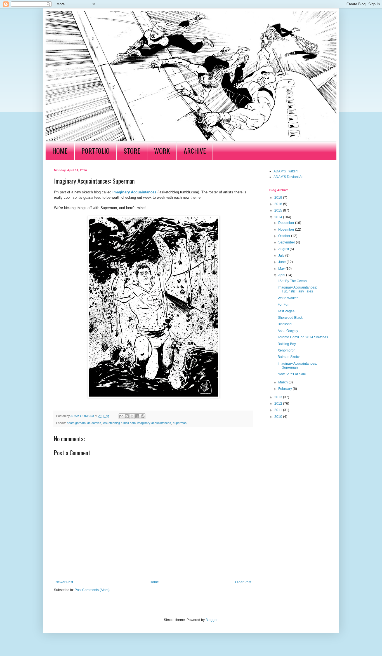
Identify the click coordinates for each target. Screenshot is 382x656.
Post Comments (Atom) (92, 590)
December (286, 223)
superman (180, 423)
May (282, 269)
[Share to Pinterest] (142, 416)
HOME (59, 151)
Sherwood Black (290, 318)
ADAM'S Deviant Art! (288, 177)
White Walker (288, 298)
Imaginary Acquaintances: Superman (297, 365)
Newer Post (64, 582)
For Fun (283, 304)
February (285, 389)
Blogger (211, 620)
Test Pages (286, 311)
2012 (278, 404)
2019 (278, 198)
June (282, 262)
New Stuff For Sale (292, 374)
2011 (278, 410)
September (287, 242)
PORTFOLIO (95, 151)
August (284, 249)
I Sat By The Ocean (292, 281)
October (284, 236)
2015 (278, 210)
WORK (162, 151)
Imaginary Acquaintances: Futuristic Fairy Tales (297, 289)
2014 (278, 217)
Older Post (243, 582)
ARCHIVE (195, 151)
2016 (278, 204)
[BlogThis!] (126, 416)
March (283, 382)
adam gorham (76, 423)
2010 (278, 417)
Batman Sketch (289, 357)
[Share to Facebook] (137, 416)
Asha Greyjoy (288, 331)
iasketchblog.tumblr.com (119, 423)
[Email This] (121, 416)
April (282, 275)
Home (154, 582)
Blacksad (285, 324)
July (281, 255)
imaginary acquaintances (154, 423)
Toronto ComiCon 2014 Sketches (303, 337)
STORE (132, 151)
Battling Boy (287, 344)
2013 (278, 397)
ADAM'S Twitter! (285, 171)
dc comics (94, 423)
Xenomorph (287, 350)
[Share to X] (132, 416)
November (286, 229)
